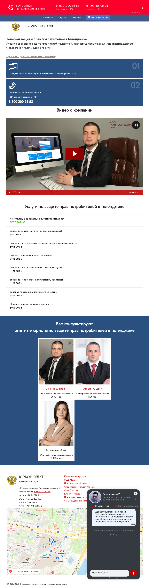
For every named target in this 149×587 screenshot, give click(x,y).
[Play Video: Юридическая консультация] (74, 154)
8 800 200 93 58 (42, 491)
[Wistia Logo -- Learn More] (134, 192)
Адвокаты (48, 17)
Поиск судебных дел (98, 17)
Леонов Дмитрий (56, 389)
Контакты (77, 17)
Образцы (62, 17)
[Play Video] (9, 192)
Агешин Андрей (92, 389)
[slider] (71, 192)
